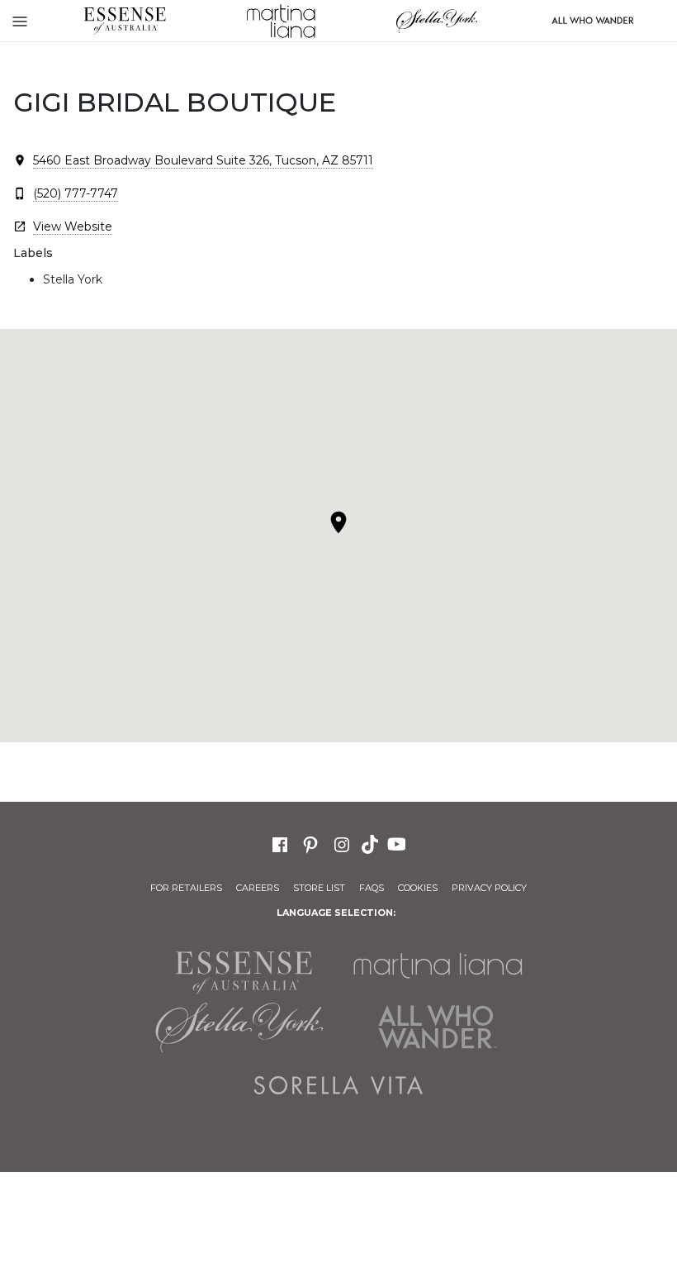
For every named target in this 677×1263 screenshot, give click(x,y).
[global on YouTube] (399, 843)
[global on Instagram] (342, 842)
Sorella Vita (338, 1085)
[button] (338, 522)
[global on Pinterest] (310, 842)
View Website (72, 226)
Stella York (436, 20)
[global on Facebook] (280, 842)
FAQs (371, 888)
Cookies (418, 888)
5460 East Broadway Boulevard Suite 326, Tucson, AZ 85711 (203, 160)
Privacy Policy (489, 888)
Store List (319, 888)
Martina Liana (280, 20)
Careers (257, 888)
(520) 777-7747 (75, 193)
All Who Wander (437, 1027)
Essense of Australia (124, 20)
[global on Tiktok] (371, 843)
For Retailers (186, 888)
